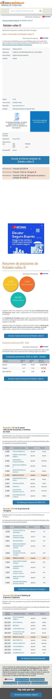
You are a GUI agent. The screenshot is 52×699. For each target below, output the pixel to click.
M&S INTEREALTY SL (18, 640)
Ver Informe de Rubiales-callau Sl (26, 695)
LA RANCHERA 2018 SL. (19, 628)
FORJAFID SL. (16, 486)
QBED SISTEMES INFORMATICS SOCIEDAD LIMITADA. (19, 553)
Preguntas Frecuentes (22, 680)
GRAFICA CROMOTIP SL (19, 643)
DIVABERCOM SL (17, 649)
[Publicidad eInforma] (26, 253)
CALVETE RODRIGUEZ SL (19, 451)
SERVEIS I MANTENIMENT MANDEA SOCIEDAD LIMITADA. (19, 546)
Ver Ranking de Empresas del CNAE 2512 (31, 502)
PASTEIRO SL (16, 625)
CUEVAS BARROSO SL (18, 646)
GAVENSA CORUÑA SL (18, 483)
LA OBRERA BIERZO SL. (19, 653)
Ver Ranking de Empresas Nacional (33, 658)
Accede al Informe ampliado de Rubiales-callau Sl (26, 160)
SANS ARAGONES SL (18, 541)
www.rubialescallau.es (19, 105)
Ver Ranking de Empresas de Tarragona (31, 589)
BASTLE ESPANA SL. (18, 622)
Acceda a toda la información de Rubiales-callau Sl (26, 336)
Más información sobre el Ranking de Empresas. (17, 45)
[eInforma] (8, 678)
